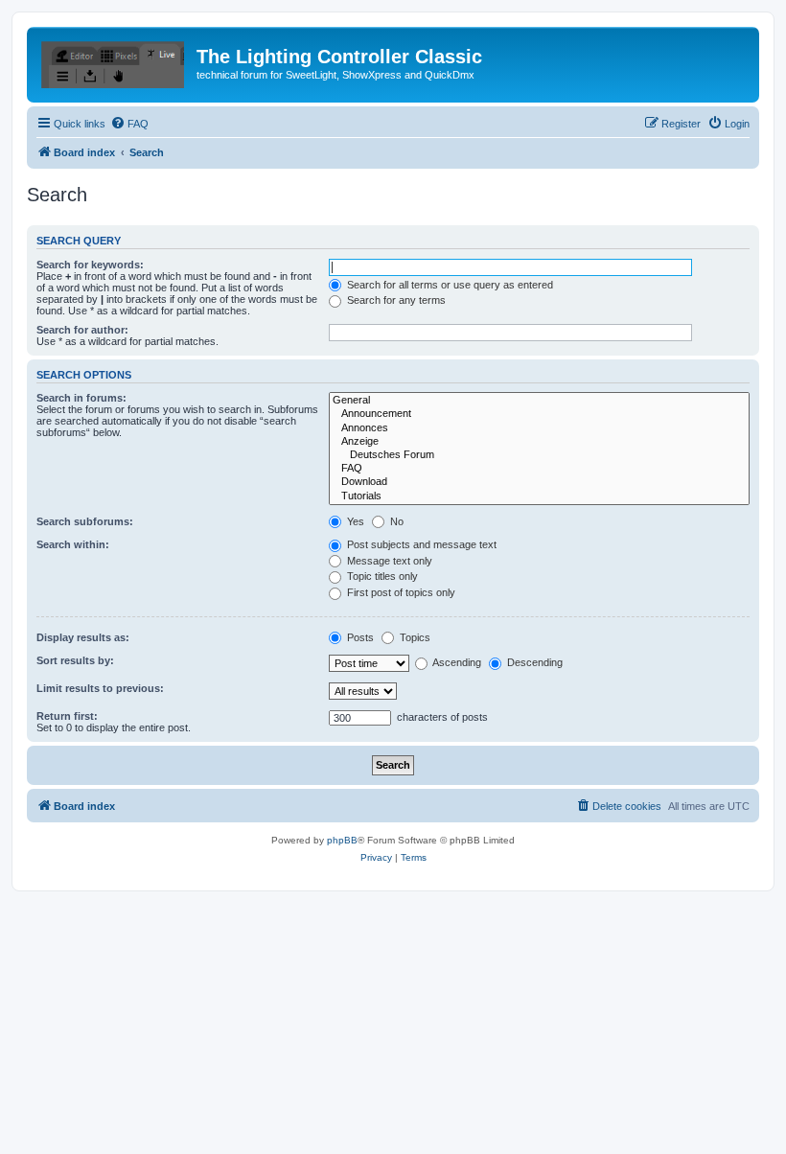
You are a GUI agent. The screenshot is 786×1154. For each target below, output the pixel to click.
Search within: (72, 544)
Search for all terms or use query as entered (448, 284)
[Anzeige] (539, 442)
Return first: (67, 716)
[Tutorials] (539, 496)
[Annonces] (539, 428)
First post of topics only (399, 592)
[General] (539, 400)
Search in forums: (81, 398)
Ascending (455, 662)
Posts (359, 637)
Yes (354, 521)
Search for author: (82, 329)
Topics (413, 637)
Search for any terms (395, 300)
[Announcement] (539, 414)
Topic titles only (381, 576)
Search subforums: (84, 521)
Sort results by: (75, 660)
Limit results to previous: (100, 688)
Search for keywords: (90, 264)
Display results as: (82, 637)
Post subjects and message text (420, 544)
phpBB (342, 840)
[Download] (539, 482)
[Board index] (114, 62)
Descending (533, 662)
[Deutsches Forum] (539, 455)
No (395, 521)
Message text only (388, 560)
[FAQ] (539, 468)
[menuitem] (129, 123)
